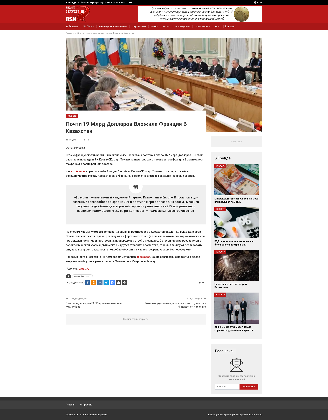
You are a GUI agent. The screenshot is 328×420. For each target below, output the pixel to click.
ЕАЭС (217, 26)
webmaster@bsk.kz (252, 414)
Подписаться (249, 386)
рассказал (143, 257)
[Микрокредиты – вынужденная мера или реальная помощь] (236, 179)
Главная (73, 26)
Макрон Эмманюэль (82, 276)
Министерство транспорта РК (113, 26)
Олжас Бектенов (202, 26)
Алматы (154, 26)
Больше (229, 26)
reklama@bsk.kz (216, 414)
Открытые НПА (139, 26)
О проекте (86, 404)
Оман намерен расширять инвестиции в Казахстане (106, 2)
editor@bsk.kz (233, 414)
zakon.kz (84, 268)
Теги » (90, 26)
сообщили (78, 171)
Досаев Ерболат (182, 26)
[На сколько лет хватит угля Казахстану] (236, 265)
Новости (72, 116)
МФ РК (166, 26)
